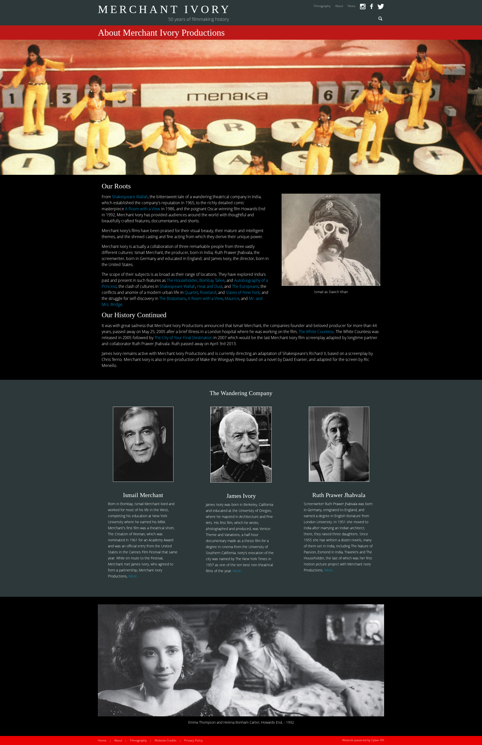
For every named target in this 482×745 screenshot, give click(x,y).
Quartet (191, 292)
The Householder (182, 280)
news (351, 6)
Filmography (138, 740)
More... (134, 576)
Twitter (381, 6)
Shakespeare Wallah (130, 196)
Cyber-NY (377, 740)
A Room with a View (142, 208)
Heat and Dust (209, 286)
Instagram (363, 6)
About (118, 740)
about (339, 6)
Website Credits (165, 740)
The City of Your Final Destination (183, 337)
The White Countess (316, 331)
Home (102, 740)
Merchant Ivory (164, 9)
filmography (322, 6)
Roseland (208, 292)
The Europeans (245, 286)
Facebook (371, 6)
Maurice (232, 298)
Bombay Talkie (212, 280)
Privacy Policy (193, 740)
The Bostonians (172, 298)
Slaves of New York (243, 292)
